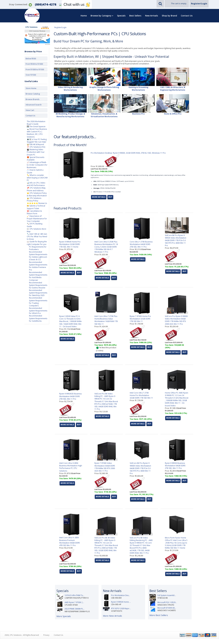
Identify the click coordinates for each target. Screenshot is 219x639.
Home (84, 15)
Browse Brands (32, 99)
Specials (121, 15)
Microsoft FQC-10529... (167, 602)
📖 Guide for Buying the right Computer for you (37, 242)
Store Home (31, 88)
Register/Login (199, 3)
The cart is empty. (179, 3)
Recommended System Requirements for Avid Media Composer (38, 276)
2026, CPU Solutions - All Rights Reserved (22, 635)
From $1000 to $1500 (35, 69)
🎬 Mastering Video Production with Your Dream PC (36, 152)
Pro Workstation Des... (120, 595)
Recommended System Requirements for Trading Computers (38, 302)
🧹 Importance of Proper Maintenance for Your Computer (37, 218)
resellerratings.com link (32, 42)
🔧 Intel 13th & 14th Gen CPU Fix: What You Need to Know (37, 236)
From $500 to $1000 (34, 64)
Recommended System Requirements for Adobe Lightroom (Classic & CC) (38, 256)
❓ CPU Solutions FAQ (36, 147)
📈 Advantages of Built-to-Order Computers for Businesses (37, 165)
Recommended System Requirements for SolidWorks (38, 318)
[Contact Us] (30, 4)
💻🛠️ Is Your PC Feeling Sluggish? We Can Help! (37, 140)
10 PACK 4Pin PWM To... (74, 595)
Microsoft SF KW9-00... (166, 608)
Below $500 (31, 58)
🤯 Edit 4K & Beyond (35, 144)
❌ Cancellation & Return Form (34, 212)
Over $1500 (31, 74)
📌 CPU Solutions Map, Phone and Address (36, 189)
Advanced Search (34, 104)
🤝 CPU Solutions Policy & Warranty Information (37, 194)
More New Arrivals (112, 615)
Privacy (46, 635)
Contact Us (186, 15)
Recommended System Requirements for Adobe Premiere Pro (38, 266)
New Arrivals (151, 15)
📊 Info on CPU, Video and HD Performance (36, 184)
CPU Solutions (31, 27)
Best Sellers (135, 15)
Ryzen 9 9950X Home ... (121, 602)
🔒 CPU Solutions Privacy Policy (34, 199)
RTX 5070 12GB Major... (121, 608)
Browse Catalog (33, 93)
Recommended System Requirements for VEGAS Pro (38, 310)
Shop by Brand (169, 15)
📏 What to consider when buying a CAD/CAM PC (37, 178)
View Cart (30, 110)
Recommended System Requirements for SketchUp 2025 (38, 293)
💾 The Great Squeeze (36, 126)
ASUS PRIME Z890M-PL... (74, 609)
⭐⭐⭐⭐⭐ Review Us (37, 203)
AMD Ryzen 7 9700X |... (74, 602)
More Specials (63, 616)
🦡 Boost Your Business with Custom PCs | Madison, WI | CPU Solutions (37, 133)
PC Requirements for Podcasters (37, 248)
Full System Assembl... (166, 595)
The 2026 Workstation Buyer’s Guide (36, 122)
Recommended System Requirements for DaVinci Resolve (38, 285)
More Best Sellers (158, 615)
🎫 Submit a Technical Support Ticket (36, 207)
